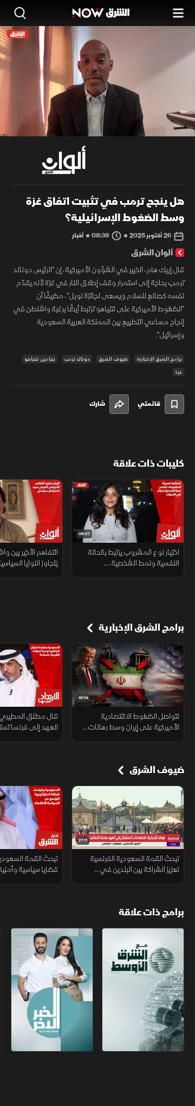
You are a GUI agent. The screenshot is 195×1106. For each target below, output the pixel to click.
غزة (178, 372)
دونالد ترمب (77, 359)
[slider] (97, 127)
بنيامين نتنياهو (39, 359)
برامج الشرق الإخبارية (159, 359)
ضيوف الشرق (113, 359)
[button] (53, 116)
